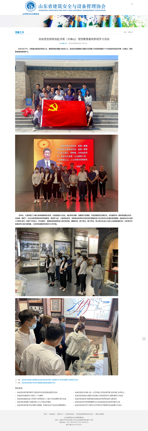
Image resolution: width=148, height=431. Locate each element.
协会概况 (52, 414)
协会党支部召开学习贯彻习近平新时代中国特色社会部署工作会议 (98, 405)
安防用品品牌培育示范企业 (84, 414)
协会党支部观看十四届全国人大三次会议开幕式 (34, 402)
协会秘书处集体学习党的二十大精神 (30, 396)
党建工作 (64, 43)
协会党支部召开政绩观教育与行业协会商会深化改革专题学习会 (97, 402)
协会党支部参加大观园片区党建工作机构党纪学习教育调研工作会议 (99, 396)
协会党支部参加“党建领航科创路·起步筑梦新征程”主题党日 (96, 399)
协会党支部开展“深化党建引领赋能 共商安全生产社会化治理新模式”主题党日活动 (42, 405)
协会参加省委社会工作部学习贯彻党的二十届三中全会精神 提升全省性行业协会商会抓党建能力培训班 (42, 399)
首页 (125, 32)
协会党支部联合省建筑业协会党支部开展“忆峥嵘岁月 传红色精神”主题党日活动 (50, 380)
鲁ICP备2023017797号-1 (74, 424)
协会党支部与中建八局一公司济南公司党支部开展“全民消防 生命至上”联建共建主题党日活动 (100, 392)
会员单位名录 (69, 414)
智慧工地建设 (100, 414)
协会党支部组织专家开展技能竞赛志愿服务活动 (38, 383)
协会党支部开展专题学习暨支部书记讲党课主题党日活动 (37, 392)
